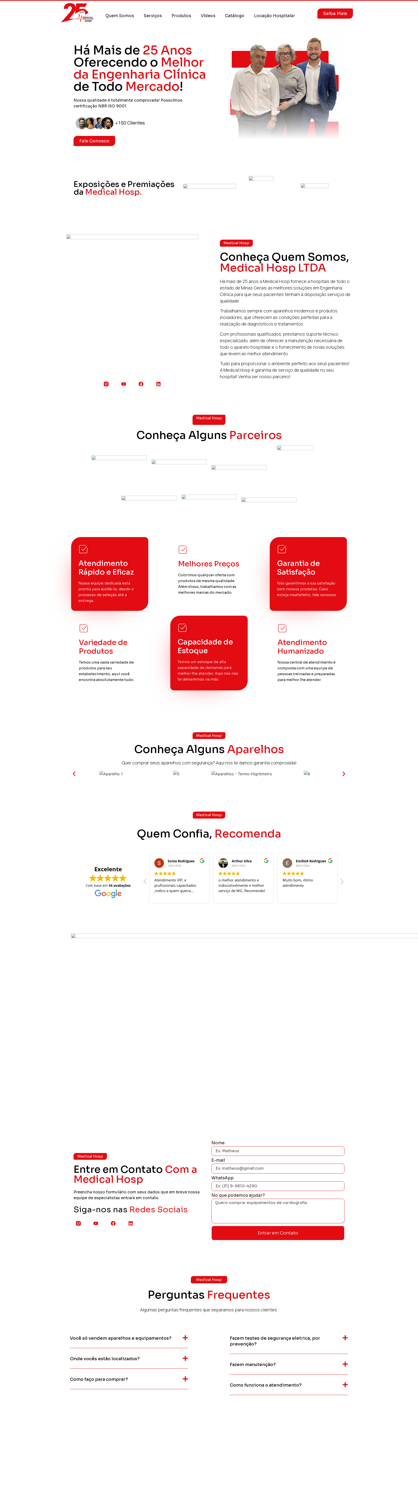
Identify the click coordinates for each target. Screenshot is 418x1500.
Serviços (153, 15)
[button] (74, 774)
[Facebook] (141, 384)
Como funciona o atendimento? (266, 1385)
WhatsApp (222, 1178)
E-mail (218, 1160)
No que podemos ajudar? (238, 1195)
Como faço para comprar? (99, 1379)
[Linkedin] (158, 384)
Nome (217, 1143)
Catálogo (234, 15)
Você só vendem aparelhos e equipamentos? (121, 1338)
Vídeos (208, 15)
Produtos (181, 15)
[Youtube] (123, 384)
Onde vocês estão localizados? (105, 1358)
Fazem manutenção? (253, 1364)
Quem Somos (119, 15)
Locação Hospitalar (274, 15)
